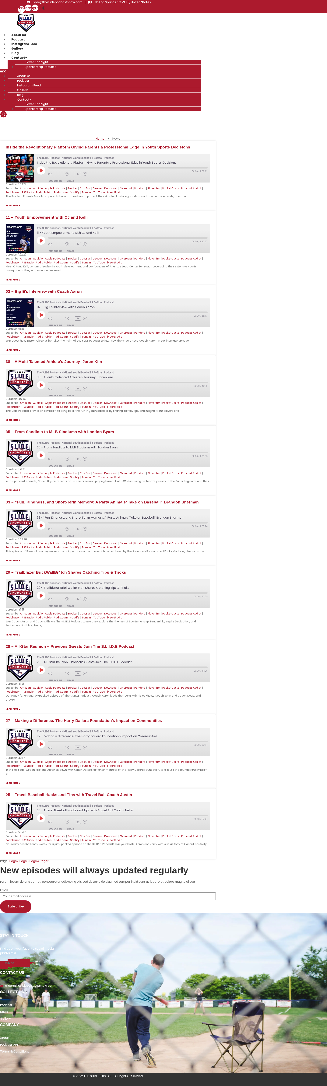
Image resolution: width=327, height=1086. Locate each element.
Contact (18, 57)
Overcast (126, 188)
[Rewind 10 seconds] (69, 174)
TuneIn (86, 192)
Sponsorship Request (40, 67)
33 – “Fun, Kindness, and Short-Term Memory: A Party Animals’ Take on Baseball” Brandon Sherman (102, 502)
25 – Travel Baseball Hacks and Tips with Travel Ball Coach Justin (69, 794)
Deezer (97, 188)
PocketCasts (170, 188)
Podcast (18, 39)
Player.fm (154, 188)
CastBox (85, 188)
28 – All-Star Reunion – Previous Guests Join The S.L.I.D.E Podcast (70, 646)
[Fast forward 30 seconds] (90, 174)
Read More (13, 205)
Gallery (17, 48)
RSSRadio (28, 192)
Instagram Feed (24, 44)
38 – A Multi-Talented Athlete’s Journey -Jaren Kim (54, 361)
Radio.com (61, 192)
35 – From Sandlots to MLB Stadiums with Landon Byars (60, 432)
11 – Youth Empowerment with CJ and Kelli (47, 217)
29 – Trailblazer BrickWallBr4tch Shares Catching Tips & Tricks (66, 572)
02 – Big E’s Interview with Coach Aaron (44, 291)
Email (4, 890)
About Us (18, 35)
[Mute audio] (55, 174)
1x (78, 174)
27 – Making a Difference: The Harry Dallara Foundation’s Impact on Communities (84, 720)
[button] (100, 71)
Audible (38, 188)
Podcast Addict (191, 188)
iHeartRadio (114, 192)
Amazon (25, 188)
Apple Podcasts (55, 188)
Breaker (72, 188)
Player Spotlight (36, 62)
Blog (15, 53)
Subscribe (55, 181)
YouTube (99, 192)
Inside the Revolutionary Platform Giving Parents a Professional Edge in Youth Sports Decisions (98, 147)
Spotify (74, 192)
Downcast (111, 188)
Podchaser (13, 192)
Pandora (139, 188)
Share (71, 181)
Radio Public (44, 192)
